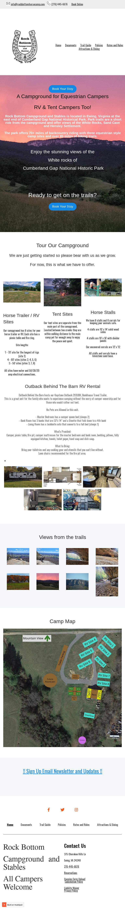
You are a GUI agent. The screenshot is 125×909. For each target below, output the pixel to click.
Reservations (70, 873)
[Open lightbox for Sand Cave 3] (77, 557)
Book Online (77, 4)
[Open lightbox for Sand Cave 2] (107, 582)
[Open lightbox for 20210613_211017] (47, 582)
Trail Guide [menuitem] (85, 45)
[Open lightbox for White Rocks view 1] (18, 557)
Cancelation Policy (74, 882)
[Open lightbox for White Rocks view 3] (47, 557)
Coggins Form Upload (74, 879)
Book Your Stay (62, 89)
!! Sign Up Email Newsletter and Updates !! (62, 771)
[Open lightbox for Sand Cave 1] (107, 557)
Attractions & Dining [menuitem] (89, 49)
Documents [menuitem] (70, 45)
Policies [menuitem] (99, 45)
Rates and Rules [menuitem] (115, 45)
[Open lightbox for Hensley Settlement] (18, 582)
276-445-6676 (71, 866)
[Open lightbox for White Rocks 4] (77, 582)
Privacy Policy (71, 891)
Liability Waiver (71, 888)
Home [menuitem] (58, 45)
